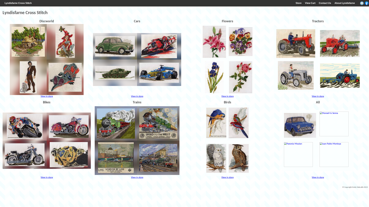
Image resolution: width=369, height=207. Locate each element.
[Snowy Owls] (216, 158)
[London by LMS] (116, 158)
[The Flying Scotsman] (116, 123)
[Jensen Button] (159, 73)
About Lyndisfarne (345, 3)
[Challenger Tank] (115, 73)
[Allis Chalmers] (340, 43)
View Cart (310, 3)
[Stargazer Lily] (214, 42)
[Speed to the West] (158, 123)
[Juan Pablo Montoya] (336, 156)
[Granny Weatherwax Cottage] (28, 42)
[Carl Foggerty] (159, 46)
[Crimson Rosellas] (238, 123)
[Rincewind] (65, 42)
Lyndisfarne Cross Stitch (18, 3)
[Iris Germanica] (214, 77)
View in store (47, 96)
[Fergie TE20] (296, 76)
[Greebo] (28, 77)
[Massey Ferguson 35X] (296, 43)
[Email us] (361, 3)
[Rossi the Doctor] (69, 155)
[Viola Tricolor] (240, 42)
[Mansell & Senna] (336, 125)
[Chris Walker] (25, 127)
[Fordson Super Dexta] (340, 76)
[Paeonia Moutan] (300, 156)
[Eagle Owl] (238, 158)
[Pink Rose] (240, 77)
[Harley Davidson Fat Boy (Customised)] (69, 127)
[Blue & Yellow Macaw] (216, 123)
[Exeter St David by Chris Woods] (158, 158)
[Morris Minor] (115, 46)
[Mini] (300, 125)
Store (299, 3)
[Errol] (65, 77)
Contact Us (325, 3)
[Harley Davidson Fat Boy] (25, 155)
